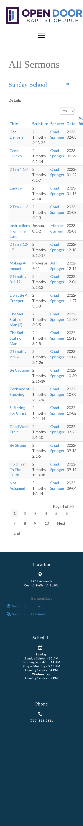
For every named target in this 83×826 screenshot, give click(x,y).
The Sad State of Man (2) (16, 319)
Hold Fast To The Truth (18, 469)
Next (61, 523)
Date (71, 123)
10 (46, 523)
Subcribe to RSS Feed (28, 614)
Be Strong (18, 445)
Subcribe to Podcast (27, 606)
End (16, 533)
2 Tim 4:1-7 (19, 169)
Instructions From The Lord (20, 231)
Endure (16, 188)
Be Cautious (20, 370)
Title (14, 123)
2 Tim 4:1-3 (19, 206)
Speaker (57, 123)
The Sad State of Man (16, 338)
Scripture (40, 123)
